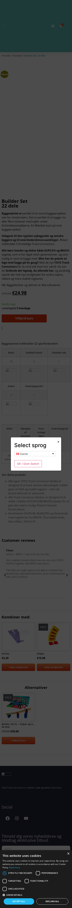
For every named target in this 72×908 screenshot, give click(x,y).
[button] (36, 895)
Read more (14, 867)
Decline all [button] (52, 901)
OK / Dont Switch (28, 463)
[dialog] (36, 879)
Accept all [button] (19, 901)
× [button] (68, 853)
